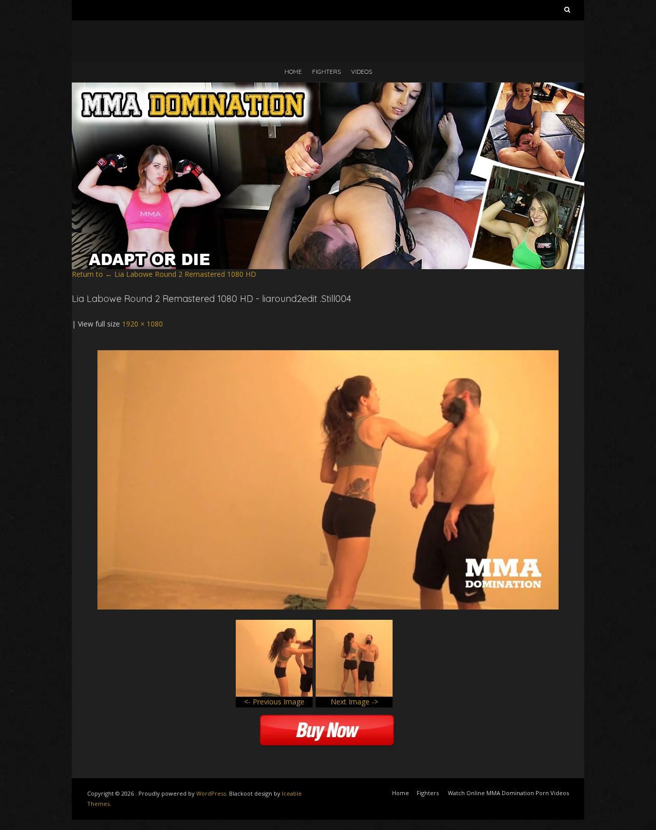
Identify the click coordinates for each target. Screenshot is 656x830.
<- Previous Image (274, 701)
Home (293, 71)
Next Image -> (354, 701)
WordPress (211, 793)
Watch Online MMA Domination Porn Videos (508, 793)
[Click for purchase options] (328, 355)
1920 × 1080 (142, 324)
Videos (361, 71)
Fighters (326, 71)
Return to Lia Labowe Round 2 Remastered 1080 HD (164, 274)
